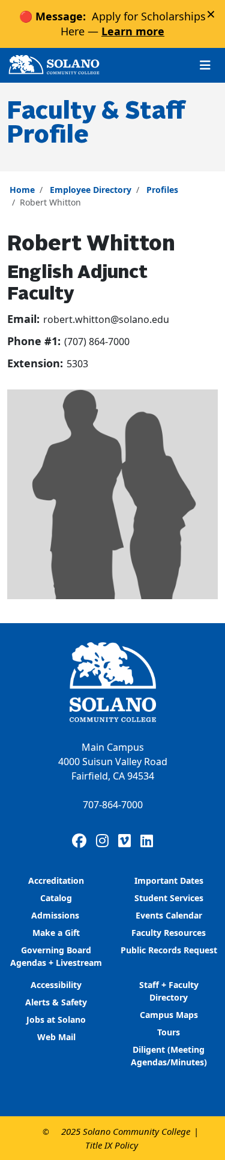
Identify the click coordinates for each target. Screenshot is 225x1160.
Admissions (56, 915)
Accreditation (56, 880)
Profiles (162, 189)
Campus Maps (169, 1014)
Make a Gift (56, 932)
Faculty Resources (168, 932)
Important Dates (168, 880)
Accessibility (56, 984)
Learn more (132, 31)
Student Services (168, 898)
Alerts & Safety (56, 1002)
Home (22, 189)
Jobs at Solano (56, 1019)
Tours (168, 1032)
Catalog (56, 898)
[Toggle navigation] (205, 65)
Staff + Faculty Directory (169, 991)
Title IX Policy (111, 1145)
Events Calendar (169, 915)
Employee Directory (90, 189)
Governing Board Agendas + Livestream (56, 956)
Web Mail (56, 1037)
